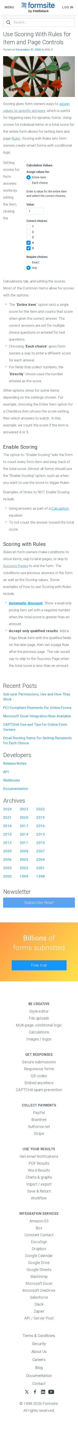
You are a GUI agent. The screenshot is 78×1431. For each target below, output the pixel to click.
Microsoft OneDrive (38, 1290)
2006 (7, 859)
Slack (39, 1304)
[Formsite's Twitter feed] (26, 1391)
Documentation (15, 788)
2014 (24, 834)
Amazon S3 (39, 1221)
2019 (40, 817)
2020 (24, 817)
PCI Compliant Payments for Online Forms (37, 708)
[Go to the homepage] (38, 7)
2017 (24, 826)
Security (39, 1343)
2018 (7, 826)
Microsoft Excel (39, 1283)
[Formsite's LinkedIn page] (43, 1391)
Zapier (39, 1311)
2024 (7, 809)
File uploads (39, 1018)
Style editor (39, 1011)
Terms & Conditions (39, 1335)
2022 (40, 809)
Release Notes (14, 763)
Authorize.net (39, 1126)
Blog (39, 1367)
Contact (39, 1383)
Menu (9, 7)
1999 (24, 876)
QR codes (39, 1076)
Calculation (60, 508)
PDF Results (39, 1163)
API (6, 772)
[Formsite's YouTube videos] (51, 1391)
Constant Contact (39, 1235)
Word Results (39, 1170)
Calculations (39, 1032)
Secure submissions (39, 1062)
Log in (67, 7)
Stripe (39, 1133)
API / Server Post (39, 1318)
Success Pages (15, 566)
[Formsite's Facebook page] (34, 1391)
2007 (40, 851)
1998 (40, 876)
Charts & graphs (39, 1177)
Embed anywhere (39, 1083)
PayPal (39, 1112)
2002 (24, 868)
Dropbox (39, 1249)
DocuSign (39, 1242)
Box (39, 1228)
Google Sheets (39, 1269)
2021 (7, 817)
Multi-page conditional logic (39, 1025)
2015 (7, 834)
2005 (24, 859)
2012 (7, 843)
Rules (16, 138)
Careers (39, 1359)
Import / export (39, 1184)
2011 (24, 843)
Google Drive (39, 1262)
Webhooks (11, 780)
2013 (40, 834)
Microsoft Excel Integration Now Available (37, 716)
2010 (40, 843)
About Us (39, 1351)
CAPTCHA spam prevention (39, 1090)
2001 (40, 868)
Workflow (39, 1198)
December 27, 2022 (28, 49)
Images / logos (38, 1039)
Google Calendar (39, 1255)
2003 (7, 868)
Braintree (39, 1119)
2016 (40, 826)
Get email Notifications (39, 1156)
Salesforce (39, 1297)
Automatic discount (26, 603)
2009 (7, 851)
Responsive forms (39, 1069)
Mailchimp (39, 1276)
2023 (24, 809)
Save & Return (39, 1191)
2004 (40, 859)
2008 (24, 851)
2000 (7, 876)
